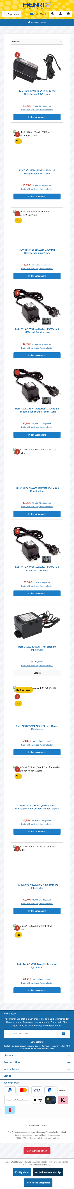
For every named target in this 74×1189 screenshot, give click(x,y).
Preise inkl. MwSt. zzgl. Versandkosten (37, 109)
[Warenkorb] (68, 14)
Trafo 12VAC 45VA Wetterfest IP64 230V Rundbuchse (37, 489)
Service (7, 1076)
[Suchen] (53, 14)
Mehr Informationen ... (42, 1164)
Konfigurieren (22, 1172)
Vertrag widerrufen (37, 1151)
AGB (68, 1045)
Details (37, 673)
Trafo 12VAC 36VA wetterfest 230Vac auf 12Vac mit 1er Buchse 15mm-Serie (37, 410)
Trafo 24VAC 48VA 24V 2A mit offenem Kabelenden (37, 886)
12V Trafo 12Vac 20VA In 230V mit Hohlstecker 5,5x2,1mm (37, 92)
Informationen (11, 1069)
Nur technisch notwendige (48, 1172)
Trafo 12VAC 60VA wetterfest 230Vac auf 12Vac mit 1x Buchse (37, 569)
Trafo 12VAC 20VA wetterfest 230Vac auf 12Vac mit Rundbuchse (37, 331)
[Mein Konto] (60, 14)
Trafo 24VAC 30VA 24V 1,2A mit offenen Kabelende (37, 728)
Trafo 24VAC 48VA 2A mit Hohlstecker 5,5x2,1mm (37, 966)
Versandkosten (52, 1131)
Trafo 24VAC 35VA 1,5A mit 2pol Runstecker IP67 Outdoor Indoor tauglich (37, 807)
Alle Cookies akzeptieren (38, 1182)
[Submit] (63, 1034)
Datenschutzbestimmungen (26, 1045)
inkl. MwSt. (38, 14)
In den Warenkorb (37, 117)
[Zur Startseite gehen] (37, 5)
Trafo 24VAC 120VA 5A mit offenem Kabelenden (37, 648)
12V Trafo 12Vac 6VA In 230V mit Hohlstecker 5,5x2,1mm (37, 251)
